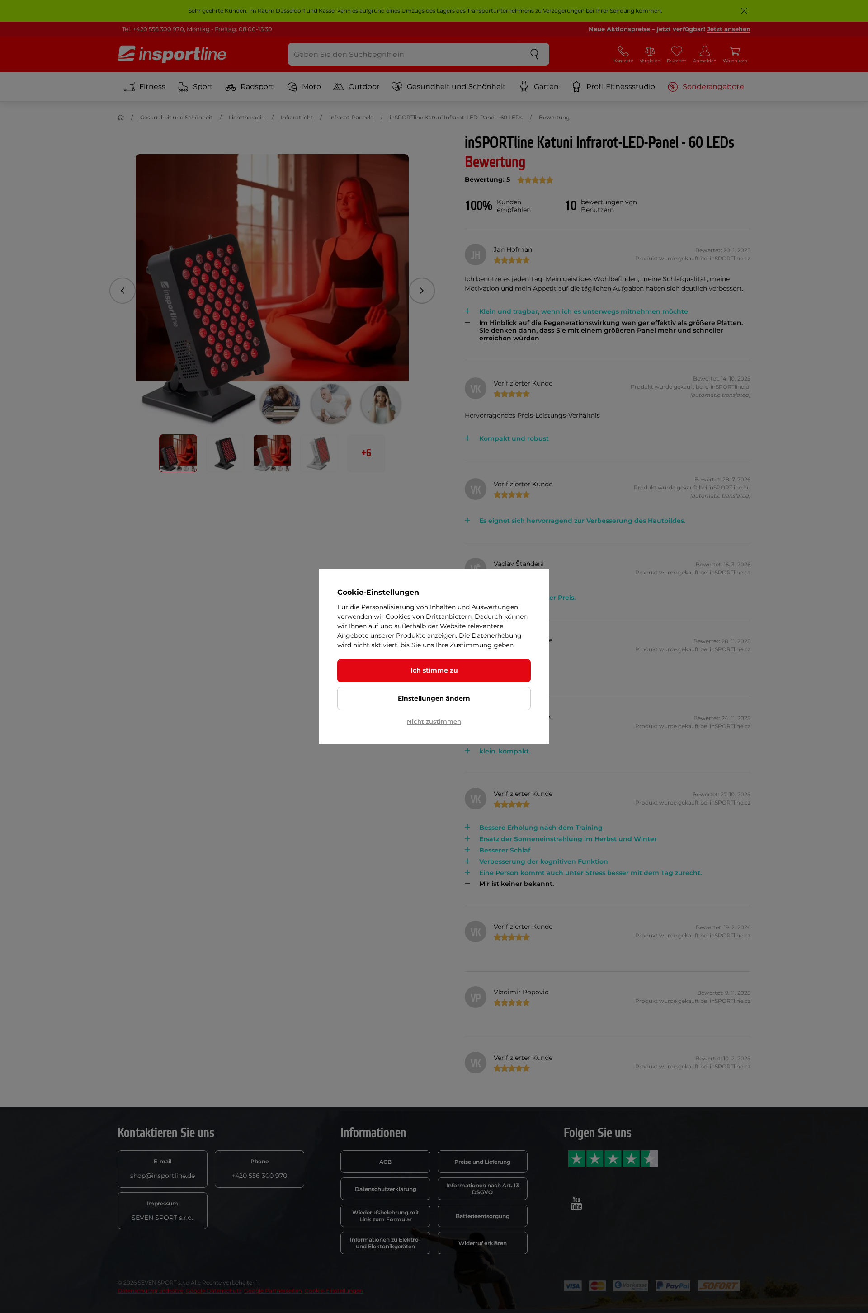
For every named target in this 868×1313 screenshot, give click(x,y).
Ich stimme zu (434, 670)
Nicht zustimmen (434, 721)
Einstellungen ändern (434, 698)
